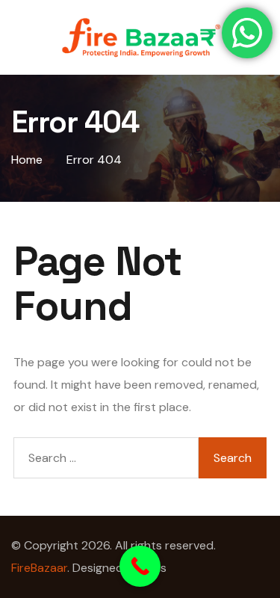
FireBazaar (39, 568)
